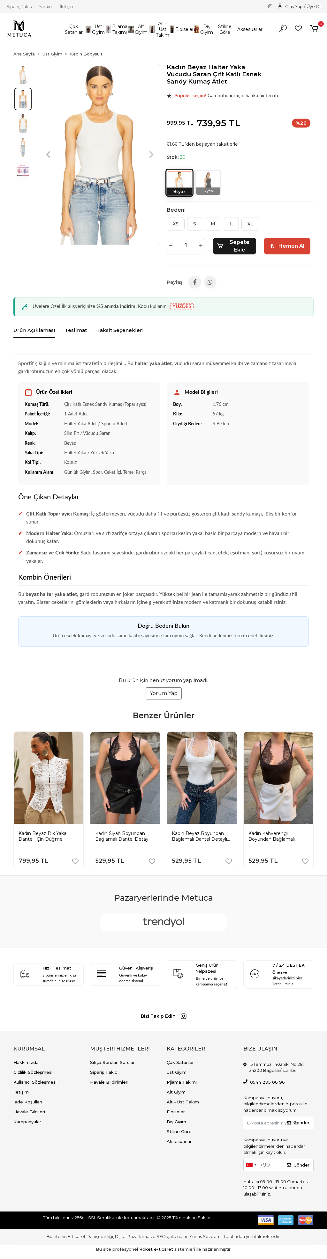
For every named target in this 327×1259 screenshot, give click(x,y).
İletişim (67, 6)
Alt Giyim (176, 1091)
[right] (313, 794)
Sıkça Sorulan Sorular (112, 1062)
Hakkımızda (26, 1062)
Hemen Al (291, 246)
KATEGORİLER (186, 1049)
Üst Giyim (176, 1072)
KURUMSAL (29, 1049)
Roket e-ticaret (156, 1249)
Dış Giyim (176, 1121)
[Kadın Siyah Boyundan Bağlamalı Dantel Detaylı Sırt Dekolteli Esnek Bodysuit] (125, 736)
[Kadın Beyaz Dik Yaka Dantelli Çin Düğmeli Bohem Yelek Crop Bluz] (48, 736)
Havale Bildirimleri (109, 1082)
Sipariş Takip (19, 6)
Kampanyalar (27, 1121)
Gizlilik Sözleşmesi (32, 1072)
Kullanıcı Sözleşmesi (35, 1082)
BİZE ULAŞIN (260, 1049)
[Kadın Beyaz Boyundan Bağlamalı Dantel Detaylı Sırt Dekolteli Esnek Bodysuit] (202, 736)
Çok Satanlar (180, 1062)
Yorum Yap (164, 693)
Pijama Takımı (182, 1082)
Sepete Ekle (239, 246)
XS (176, 224)
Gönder (301, 1122)
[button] (73, 29)
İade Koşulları (27, 1101)
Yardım (46, 6)
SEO (161, 1236)
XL (250, 224)
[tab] (34, 331)
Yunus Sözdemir (206, 1236)
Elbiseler (176, 1111)
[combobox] (251, 1165)
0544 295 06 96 (267, 1082)
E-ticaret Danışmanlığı (90, 1236)
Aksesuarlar (179, 1141)
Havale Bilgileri (29, 1111)
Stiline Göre (179, 1131)
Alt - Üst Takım (183, 1101)
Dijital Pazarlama (132, 1236)
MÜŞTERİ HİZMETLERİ (120, 1049)
